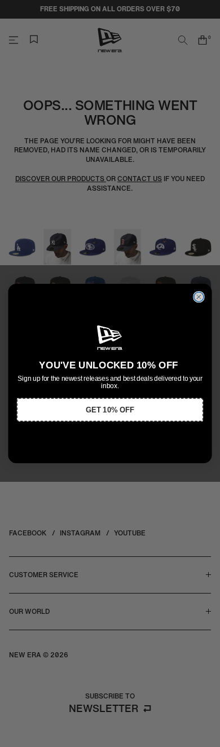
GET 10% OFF (110, 410)
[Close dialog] (199, 297)
